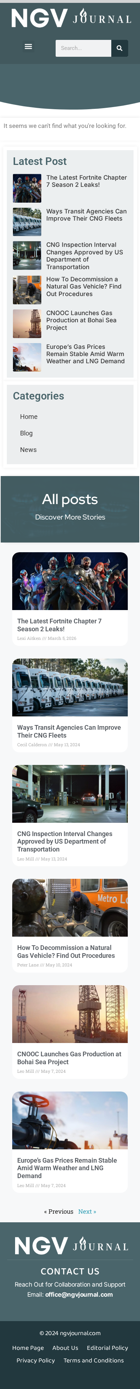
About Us (65, 1348)
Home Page (28, 1348)
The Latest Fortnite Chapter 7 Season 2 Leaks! (86, 181)
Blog (26, 433)
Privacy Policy (36, 1361)
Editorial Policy (107, 1348)
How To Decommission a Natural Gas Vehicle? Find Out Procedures (84, 286)
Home (29, 416)
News (28, 449)
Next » (87, 1211)
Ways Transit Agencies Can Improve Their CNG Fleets (86, 215)
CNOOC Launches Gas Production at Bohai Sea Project (81, 320)
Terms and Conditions (94, 1361)
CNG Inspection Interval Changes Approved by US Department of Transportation (84, 255)
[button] (28, 46)
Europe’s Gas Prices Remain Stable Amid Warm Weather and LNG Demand (85, 354)
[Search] (119, 48)
